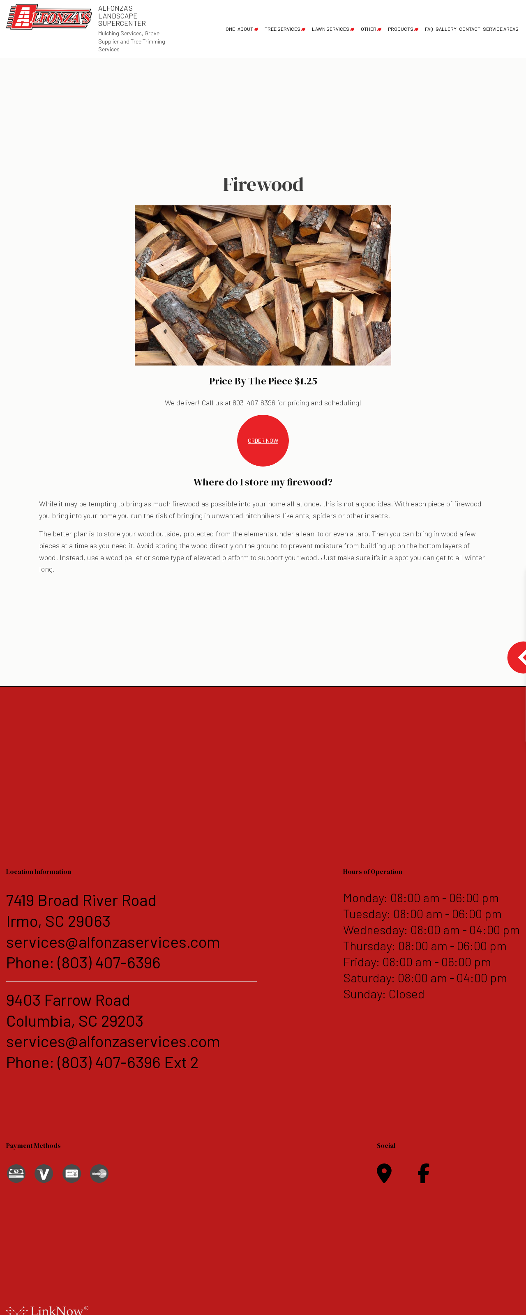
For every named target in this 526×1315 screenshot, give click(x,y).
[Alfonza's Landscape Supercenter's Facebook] (424, 1178)
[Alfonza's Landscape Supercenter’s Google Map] (384, 1178)
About (245, 29)
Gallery (446, 29)
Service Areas (501, 29)
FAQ (429, 29)
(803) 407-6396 (109, 962)
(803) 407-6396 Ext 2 (128, 1061)
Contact (469, 29)
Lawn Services (330, 29)
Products (400, 29)
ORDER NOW (263, 440)
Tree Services (282, 29)
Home (228, 29)
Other (368, 29)
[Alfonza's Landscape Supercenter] (49, 16)
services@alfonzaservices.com (113, 941)
